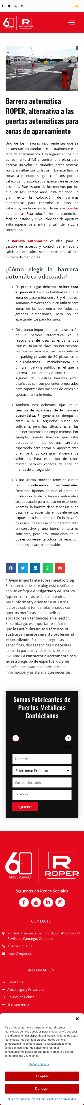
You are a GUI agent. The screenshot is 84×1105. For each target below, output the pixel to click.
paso (68, 747)
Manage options (39, 1064)
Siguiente (25, 806)
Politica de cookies (18, 1099)
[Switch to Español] (76, 6)
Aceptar (42, 1076)
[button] (77, 1019)
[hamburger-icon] (71, 22)
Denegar (42, 1088)
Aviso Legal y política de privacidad (54, 1099)
